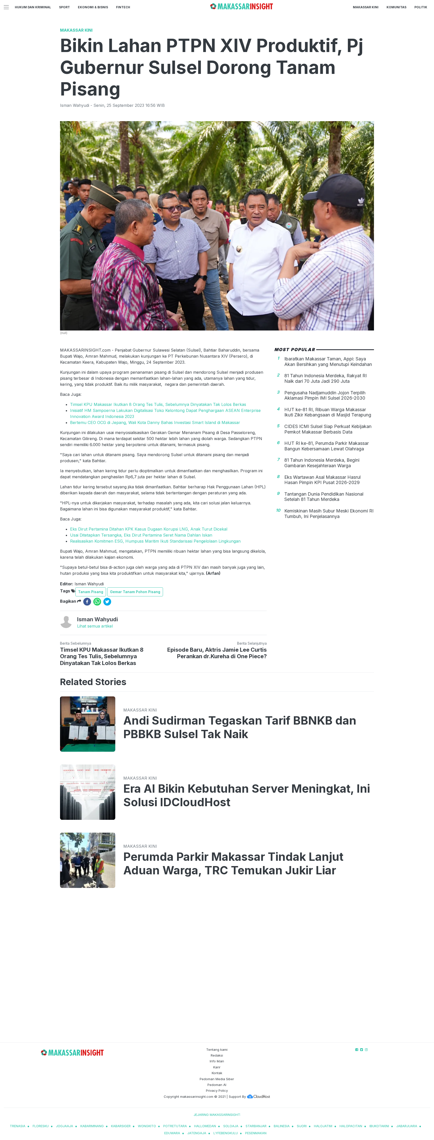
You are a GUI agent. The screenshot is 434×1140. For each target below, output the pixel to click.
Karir (217, 1067)
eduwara (172, 1133)
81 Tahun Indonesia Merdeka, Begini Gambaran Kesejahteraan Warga (321, 462)
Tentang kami (217, 1050)
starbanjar (256, 1126)
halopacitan (351, 1126)
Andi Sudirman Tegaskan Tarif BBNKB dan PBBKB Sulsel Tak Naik (239, 727)
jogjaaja (64, 1126)
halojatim (323, 1126)
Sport (64, 7)
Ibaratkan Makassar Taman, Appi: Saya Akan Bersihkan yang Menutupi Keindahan (328, 361)
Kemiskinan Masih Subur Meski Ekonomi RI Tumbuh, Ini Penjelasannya (328, 513)
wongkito (147, 1126)
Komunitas (396, 7)
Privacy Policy (217, 1090)
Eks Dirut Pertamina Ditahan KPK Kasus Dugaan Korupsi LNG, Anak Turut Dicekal (148, 529)
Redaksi (217, 1055)
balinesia (282, 1126)
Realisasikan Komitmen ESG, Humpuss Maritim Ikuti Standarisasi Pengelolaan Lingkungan (155, 541)
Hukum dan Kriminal (33, 7)
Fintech (123, 7)
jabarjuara (406, 1126)
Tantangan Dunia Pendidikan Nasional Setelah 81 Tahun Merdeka (323, 496)
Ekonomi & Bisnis (93, 7)
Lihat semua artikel (95, 626)
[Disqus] (217, 970)
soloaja (230, 1126)
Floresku (41, 1126)
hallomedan (205, 1126)
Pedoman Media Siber (217, 1079)
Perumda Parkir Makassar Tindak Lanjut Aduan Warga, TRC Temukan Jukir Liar (233, 863)
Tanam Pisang (90, 592)
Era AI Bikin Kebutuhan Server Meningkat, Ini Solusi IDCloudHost (246, 795)
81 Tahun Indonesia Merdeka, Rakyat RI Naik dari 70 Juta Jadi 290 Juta (325, 378)
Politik (420, 7)
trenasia (17, 1126)
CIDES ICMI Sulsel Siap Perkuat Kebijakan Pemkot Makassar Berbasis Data (327, 429)
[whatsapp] (97, 602)
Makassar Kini (365, 7)
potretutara (175, 1126)
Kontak (217, 1073)
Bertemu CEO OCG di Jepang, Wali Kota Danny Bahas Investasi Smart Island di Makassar (155, 422)
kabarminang (92, 1126)
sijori (302, 1126)
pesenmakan (255, 1133)
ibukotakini (379, 1126)
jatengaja (196, 1133)
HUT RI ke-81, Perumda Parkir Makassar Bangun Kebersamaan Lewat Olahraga (326, 446)
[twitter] (107, 602)
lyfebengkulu (225, 1133)
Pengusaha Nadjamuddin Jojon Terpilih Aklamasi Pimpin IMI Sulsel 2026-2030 (324, 395)
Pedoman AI (216, 1085)
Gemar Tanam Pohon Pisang (135, 592)
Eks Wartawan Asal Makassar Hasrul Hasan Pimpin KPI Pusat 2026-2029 (322, 479)
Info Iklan (217, 1061)
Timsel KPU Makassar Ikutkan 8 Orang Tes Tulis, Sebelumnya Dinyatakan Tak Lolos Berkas (158, 404)
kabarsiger (121, 1126)
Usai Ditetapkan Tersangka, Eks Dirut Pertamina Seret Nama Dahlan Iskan (141, 535)
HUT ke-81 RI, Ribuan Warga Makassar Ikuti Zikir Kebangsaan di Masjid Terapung (327, 412)
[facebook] (87, 602)
